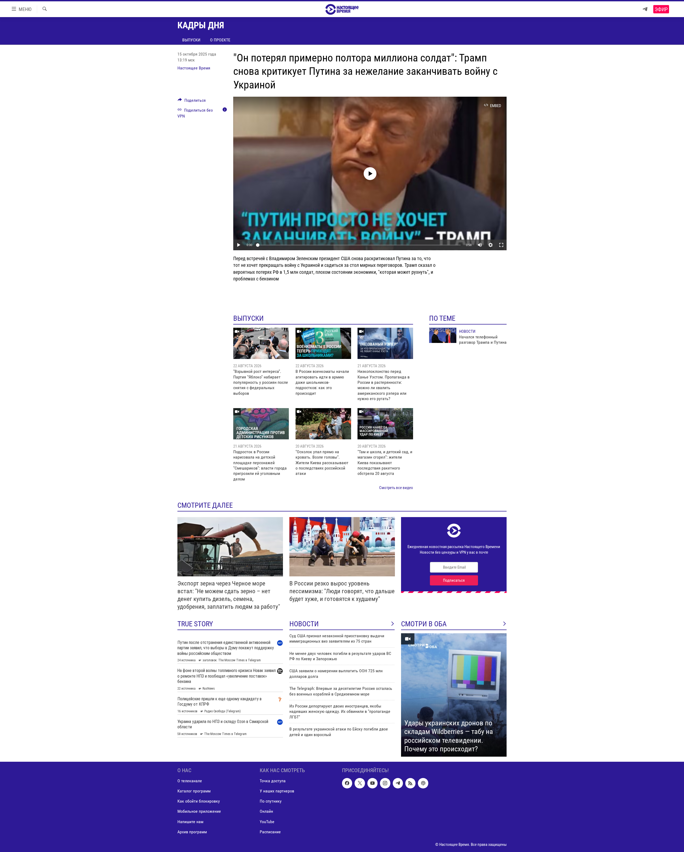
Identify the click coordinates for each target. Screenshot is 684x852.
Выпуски (191, 39)
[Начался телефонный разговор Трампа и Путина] (442, 335)
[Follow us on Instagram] (385, 783)
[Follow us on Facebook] (347, 783)
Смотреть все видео (396, 487)
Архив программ (192, 831)
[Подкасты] (423, 783)
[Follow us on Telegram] (398, 783)
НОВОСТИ (304, 624)
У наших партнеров (277, 791)
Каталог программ (194, 791)
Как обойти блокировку (198, 801)
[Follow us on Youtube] (372, 783)
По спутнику (271, 801)
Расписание (270, 831)
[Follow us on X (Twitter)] (360, 783)
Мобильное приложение (199, 811)
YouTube (267, 821)
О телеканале (189, 780)
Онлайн (266, 811)
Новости (467, 331)
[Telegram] (645, 9)
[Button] (192, 102)
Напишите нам (190, 821)
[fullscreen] (501, 245)
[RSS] (410, 783)
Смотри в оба (424, 624)
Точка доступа (273, 780)
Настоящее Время (193, 68)
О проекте (220, 39)
